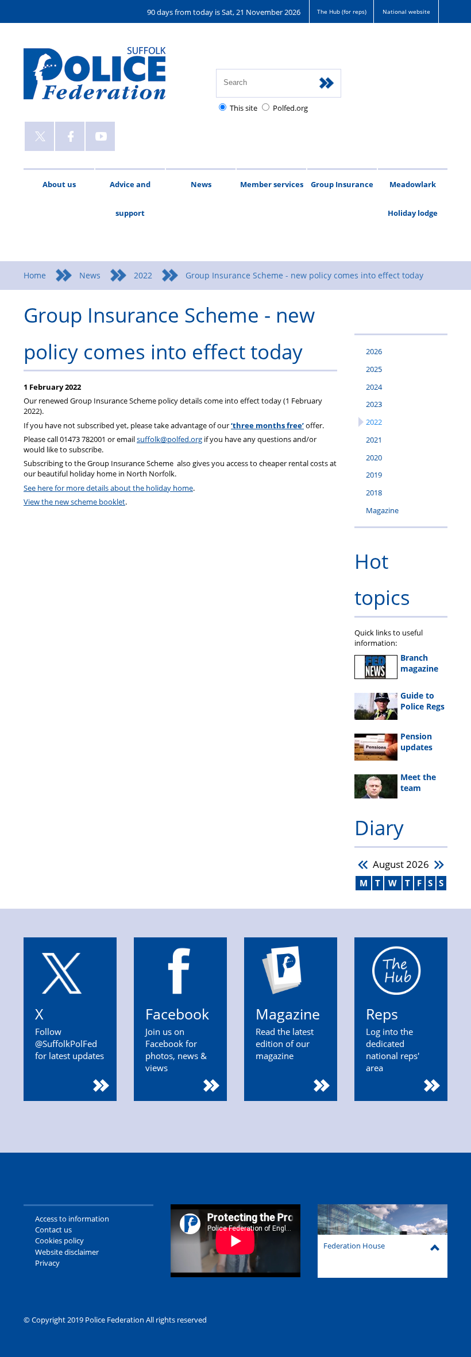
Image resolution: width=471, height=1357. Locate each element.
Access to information (72, 1218)
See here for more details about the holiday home (108, 488)
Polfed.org (290, 108)
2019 (374, 475)
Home (35, 275)
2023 (374, 404)
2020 (374, 457)
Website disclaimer (67, 1252)
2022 (143, 275)
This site (243, 108)
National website (406, 11)
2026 (374, 351)
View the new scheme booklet (74, 502)
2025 (374, 369)
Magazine (382, 510)
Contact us (53, 1229)
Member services (271, 184)
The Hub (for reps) (341, 11)
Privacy (47, 1263)
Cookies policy (59, 1240)
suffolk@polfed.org (169, 439)
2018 (374, 492)
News (201, 184)
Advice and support (130, 198)
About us (59, 184)
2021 (374, 440)
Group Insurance (342, 184)
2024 (374, 387)
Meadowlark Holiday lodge (413, 198)
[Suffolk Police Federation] (111, 78)
